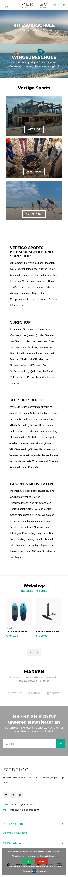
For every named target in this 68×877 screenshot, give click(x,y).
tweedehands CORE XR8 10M (49, 632)
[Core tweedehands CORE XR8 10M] (49, 611)
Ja (27, 861)
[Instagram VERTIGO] (13, 795)
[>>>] (60, 743)
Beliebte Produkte (34, 590)
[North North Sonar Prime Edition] (19, 611)
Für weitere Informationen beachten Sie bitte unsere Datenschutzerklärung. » (35, 868)
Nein (41, 861)
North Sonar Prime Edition (18, 632)
